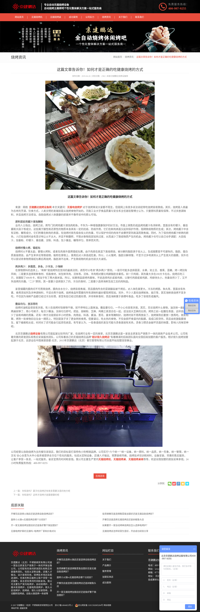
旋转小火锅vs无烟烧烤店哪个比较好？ (29, 519)
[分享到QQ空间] (183, 484)
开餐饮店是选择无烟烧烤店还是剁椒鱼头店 (123, 519)
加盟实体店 (107, 577)
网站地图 (107, 605)
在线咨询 (100, 476)
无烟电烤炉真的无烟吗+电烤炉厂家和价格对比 (33, 531)
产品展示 (106, 565)
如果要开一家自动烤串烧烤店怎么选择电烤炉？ (125, 525)
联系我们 (153, 550)
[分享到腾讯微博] (178, 484)
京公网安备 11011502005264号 (90, 605)
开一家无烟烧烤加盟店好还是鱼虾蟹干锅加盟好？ (35, 525)
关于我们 (106, 559)
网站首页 (117, 57)
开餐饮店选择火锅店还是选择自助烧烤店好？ (33, 514)
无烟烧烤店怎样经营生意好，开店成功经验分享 (125, 531)
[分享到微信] (170, 484)
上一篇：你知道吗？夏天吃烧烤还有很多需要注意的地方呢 (41, 491)
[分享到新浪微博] (174, 484)
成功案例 (106, 582)
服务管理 (106, 571)
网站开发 (15, 608)
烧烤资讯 (129, 57)
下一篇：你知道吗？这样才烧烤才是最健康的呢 (36, 495)
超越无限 (23, 608)
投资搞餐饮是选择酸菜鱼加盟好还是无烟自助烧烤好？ (128, 514)
